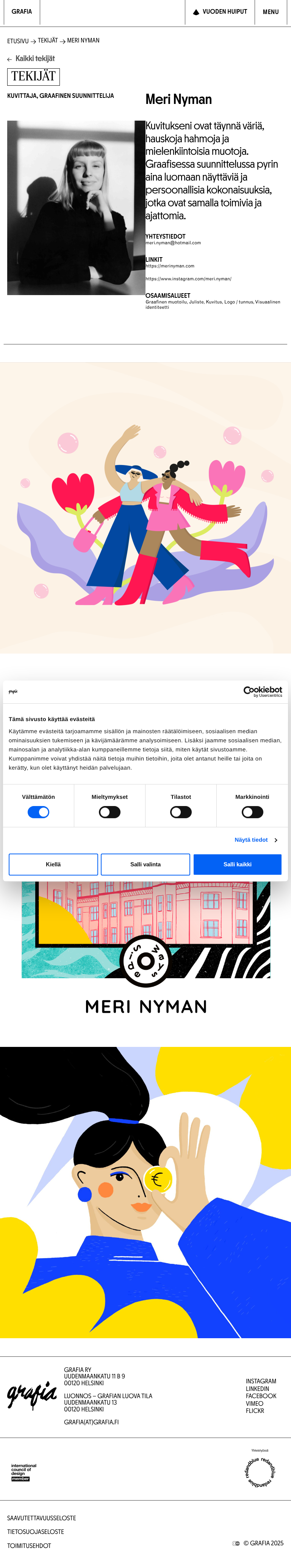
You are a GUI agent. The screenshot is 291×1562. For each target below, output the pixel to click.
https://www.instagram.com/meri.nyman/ (189, 279)
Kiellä (53, 864)
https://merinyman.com (170, 266)
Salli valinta (145, 864)
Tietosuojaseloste (35, 1532)
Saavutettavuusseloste (41, 1519)
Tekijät (48, 41)
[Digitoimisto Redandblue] (260, 1473)
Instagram (261, 1382)
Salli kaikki (238, 864)
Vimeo (254, 1404)
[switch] (109, 812)
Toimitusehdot (29, 1546)
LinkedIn (257, 1389)
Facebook (261, 1397)
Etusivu (18, 42)
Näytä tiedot (251, 840)
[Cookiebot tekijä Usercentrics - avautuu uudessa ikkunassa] (249, 692)
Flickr (255, 1411)
